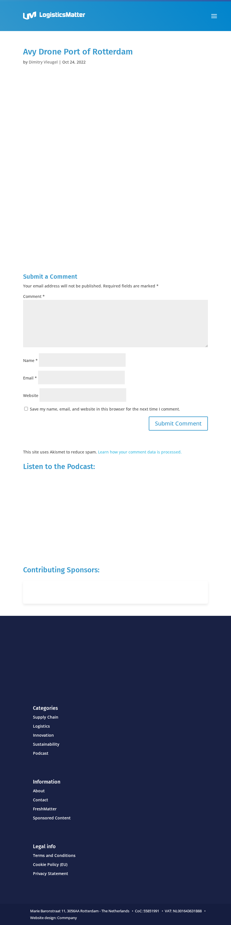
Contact (40, 799)
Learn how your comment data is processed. (140, 452)
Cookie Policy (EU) (50, 864)
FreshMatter (45, 808)
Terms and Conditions (54, 855)
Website (30, 395)
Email (30, 378)
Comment (34, 296)
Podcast (40, 753)
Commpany (67, 917)
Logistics (41, 726)
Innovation (43, 735)
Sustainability (46, 744)
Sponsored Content (52, 818)
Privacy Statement (50, 873)
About (39, 790)
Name (30, 360)
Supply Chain (45, 717)
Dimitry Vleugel (43, 62)
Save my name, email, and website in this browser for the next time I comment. (105, 409)
